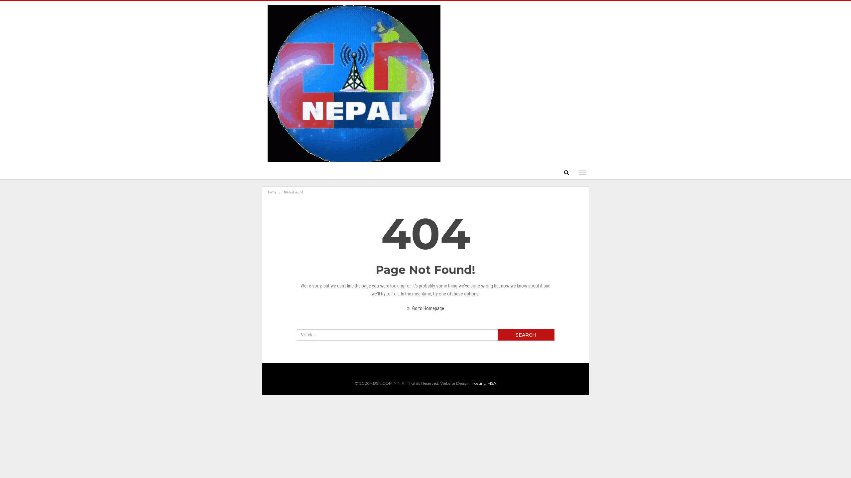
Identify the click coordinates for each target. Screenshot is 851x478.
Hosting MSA (483, 383)
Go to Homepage (427, 308)
